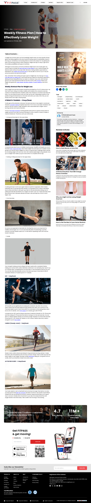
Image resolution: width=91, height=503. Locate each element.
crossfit (77, 99)
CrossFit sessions (37, 82)
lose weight (17, 320)
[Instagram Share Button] (54, 485)
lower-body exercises (15, 149)
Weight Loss (70, 2)
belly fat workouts (21, 392)
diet (58, 105)
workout (80, 103)
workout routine (72, 105)
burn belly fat (60, 101)
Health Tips (60, 2)
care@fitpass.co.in (70, 482)
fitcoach (65, 108)
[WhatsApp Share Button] (61, 485)
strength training (14, 105)
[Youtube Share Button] (57, 485)
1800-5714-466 (59, 482)
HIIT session (23, 311)
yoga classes (20, 82)
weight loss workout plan (20, 71)
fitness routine (60, 103)
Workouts (34, 2)
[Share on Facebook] (57, 89)
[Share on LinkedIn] (63, 89)
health (74, 103)
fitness (68, 103)
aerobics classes (28, 82)
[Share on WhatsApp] (66, 89)
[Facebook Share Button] (50, 485)
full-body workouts (15, 110)
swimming (31, 356)
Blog (11, 29)
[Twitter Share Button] (52, 485)
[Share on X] (60, 89)
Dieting (51, 2)
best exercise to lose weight (27, 68)
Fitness (43, 2)
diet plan (64, 105)
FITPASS (6, 29)
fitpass (80, 105)
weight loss (68, 101)
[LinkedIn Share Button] (59, 485)
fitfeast (58, 108)
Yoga (25, 2)
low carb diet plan (79, 96)
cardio (75, 101)
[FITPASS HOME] (11, 2)
